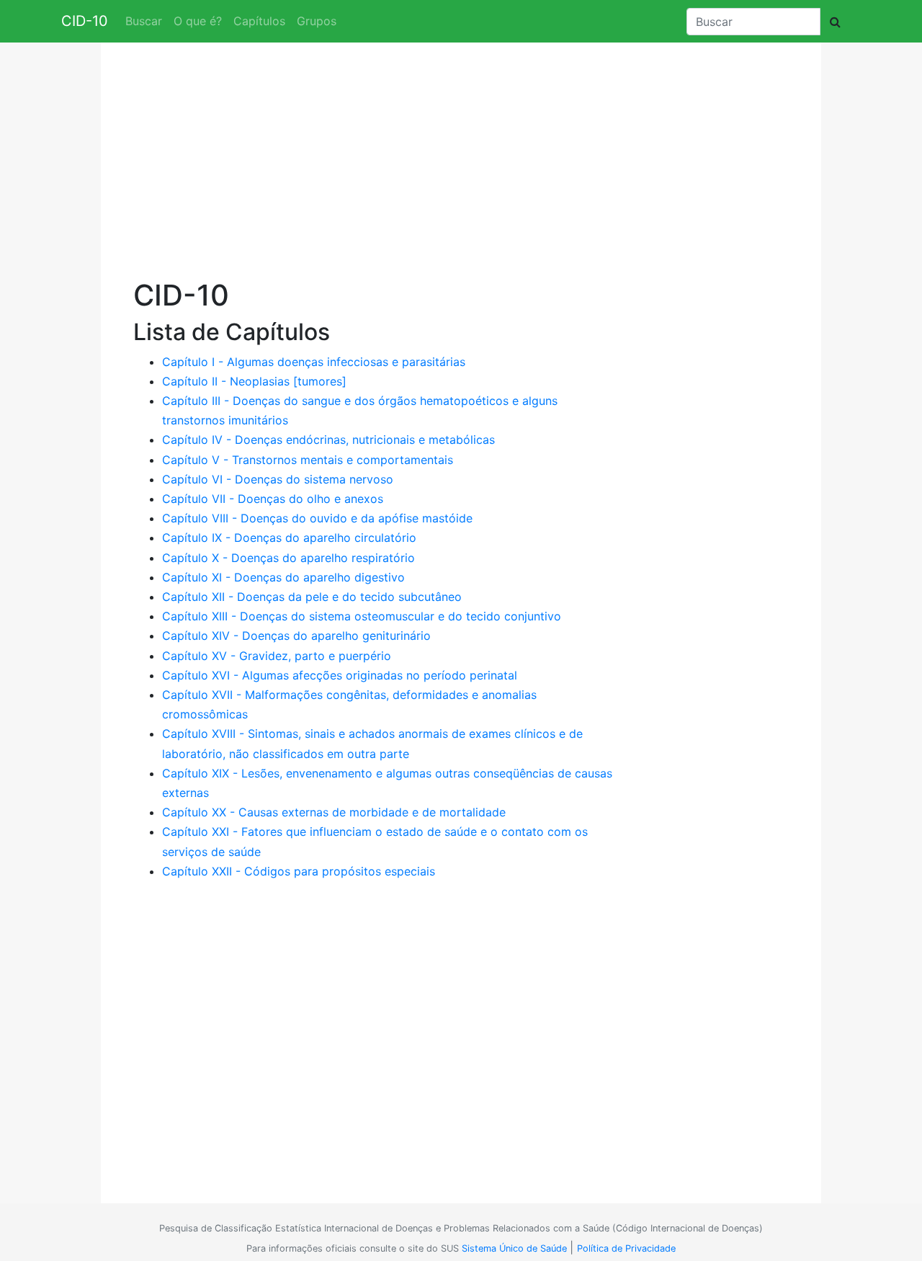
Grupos (316, 21)
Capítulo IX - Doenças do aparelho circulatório (289, 537)
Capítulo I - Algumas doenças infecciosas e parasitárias (313, 362)
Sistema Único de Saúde (514, 1248)
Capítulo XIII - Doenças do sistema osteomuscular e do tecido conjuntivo (361, 616)
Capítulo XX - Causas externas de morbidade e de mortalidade (334, 812)
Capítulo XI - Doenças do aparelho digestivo (283, 577)
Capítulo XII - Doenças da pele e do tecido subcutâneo (312, 596)
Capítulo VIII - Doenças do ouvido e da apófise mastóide (317, 518)
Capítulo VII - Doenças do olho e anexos (272, 498)
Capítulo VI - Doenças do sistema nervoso (277, 479)
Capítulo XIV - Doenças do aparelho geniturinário (296, 635)
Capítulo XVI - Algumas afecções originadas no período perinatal (339, 675)
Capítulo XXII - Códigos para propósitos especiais (298, 871)
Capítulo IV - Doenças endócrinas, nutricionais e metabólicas (328, 439)
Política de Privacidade (626, 1248)
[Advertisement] (376, 166)
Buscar (143, 21)
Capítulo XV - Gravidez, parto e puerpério (276, 656)
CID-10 (84, 21)
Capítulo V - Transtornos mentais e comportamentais (307, 460)
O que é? (198, 21)
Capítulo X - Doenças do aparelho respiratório (288, 558)
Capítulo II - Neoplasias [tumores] (254, 381)
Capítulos (259, 21)
